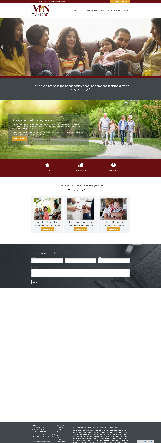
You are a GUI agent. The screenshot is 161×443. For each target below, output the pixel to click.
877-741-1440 (38, 1)
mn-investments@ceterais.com (55, 1)
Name (33, 257)
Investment (59, 429)
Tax (57, 435)
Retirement (59, 427)
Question (34, 267)
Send (35, 282)
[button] (73, 10)
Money (58, 437)
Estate (58, 431)
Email (66, 257)
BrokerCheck (115, 427)
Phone (100, 257)
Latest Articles (60, 441)
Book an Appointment (121, 1)
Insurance (59, 433)
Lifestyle (58, 439)
